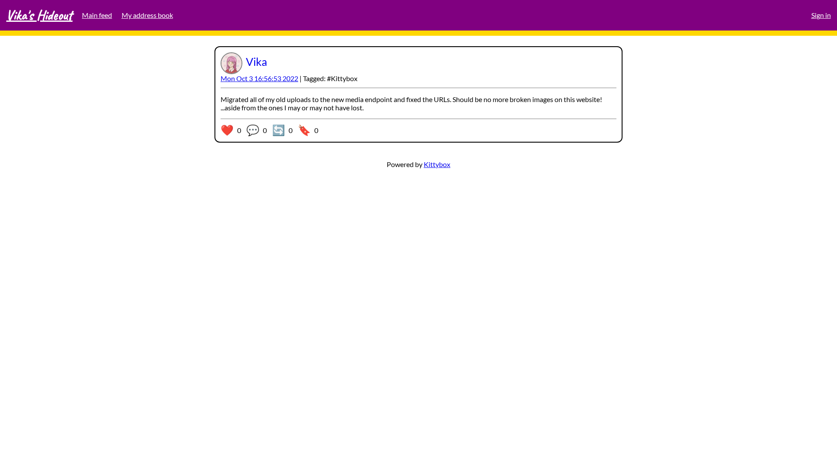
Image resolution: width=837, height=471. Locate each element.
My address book (147, 15)
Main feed (97, 15)
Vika (256, 61)
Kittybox (437, 164)
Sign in (821, 15)
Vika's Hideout (39, 15)
